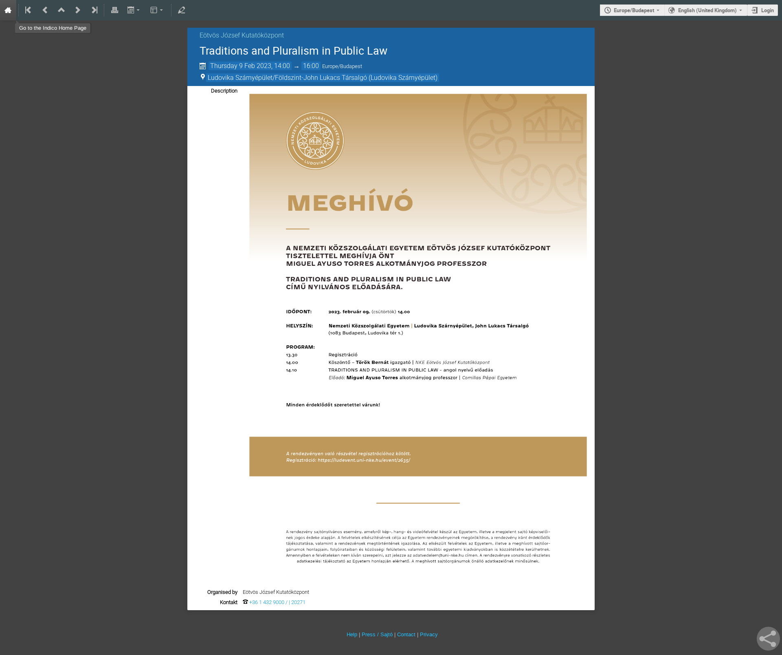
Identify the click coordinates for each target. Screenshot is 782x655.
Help (352, 634)
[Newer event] (78, 10)
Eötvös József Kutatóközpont (242, 35)
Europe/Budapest (634, 10)
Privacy (429, 634)
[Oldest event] (29, 10)
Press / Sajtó (377, 634)
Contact (406, 634)
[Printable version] (114, 10)
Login (767, 10)
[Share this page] (768, 638)
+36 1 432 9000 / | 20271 (277, 602)
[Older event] (45, 10)
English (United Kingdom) (707, 10)
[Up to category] (61, 10)
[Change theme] (157, 10)
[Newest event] (94, 10)
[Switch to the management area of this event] (182, 10)
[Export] (134, 10)
